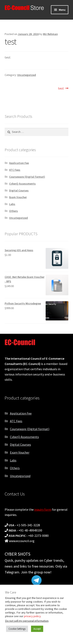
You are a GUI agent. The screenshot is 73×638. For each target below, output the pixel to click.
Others (13, 211)
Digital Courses (19, 190)
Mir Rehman (50, 34)
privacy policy (32, 616)
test (61, 88)
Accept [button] (37, 629)
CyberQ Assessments (22, 183)
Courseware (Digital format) (27, 177)
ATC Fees (14, 170)
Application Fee (19, 163)
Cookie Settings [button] (17, 629)
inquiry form (42, 509)
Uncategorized (26, 75)
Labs (12, 204)
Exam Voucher (18, 197)
